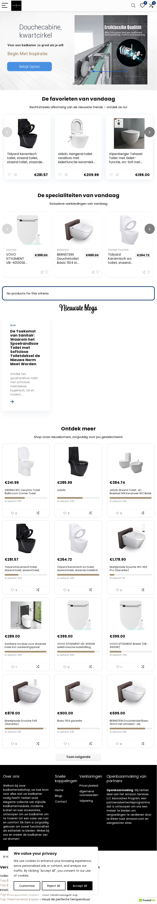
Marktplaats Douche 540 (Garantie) (21, 722)
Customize (27, 886)
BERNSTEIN (63, 250)
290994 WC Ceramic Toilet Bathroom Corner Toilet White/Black (22, 493)
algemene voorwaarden (88, 793)
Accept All (80, 886)
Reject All (53, 886)
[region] (53, 871)
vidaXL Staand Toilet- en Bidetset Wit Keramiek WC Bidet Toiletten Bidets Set (130, 493)
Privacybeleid (88, 786)
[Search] (133, 5)
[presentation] (7, 132)
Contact (61, 802)
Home (59, 790)
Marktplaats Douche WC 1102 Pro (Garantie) (128, 568)
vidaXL (61, 490)
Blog (58, 796)
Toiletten (11, 250)
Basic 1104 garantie (69, 721)
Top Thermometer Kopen (19, 899)
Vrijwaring (86, 801)
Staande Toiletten (118, 250)
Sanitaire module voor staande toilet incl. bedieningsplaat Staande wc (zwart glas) (25, 647)
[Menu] (5, 5)
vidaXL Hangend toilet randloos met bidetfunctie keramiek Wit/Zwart (75, 160)
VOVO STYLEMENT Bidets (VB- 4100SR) (129, 645)
